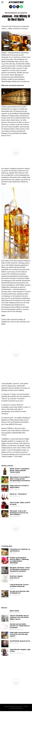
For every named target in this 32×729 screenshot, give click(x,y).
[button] (2, 2)
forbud (19, 294)
